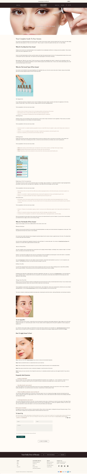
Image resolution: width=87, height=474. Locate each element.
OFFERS (62, 5)
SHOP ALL (18, 5)
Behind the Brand (50, 462)
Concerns (18, 466)
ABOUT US (57, 5)
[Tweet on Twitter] (68, 417)
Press (34, 465)
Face (18, 462)
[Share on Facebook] (66, 417)
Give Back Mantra (50, 465)
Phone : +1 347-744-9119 (61, 463)
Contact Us (35, 463)
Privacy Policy (35, 466)
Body (18, 463)
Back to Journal (44, 441)
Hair (17, 465)
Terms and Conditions (37, 468)
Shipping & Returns (36, 462)
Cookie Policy (49, 466)
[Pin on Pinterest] (70, 417)
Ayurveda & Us (49, 463)
